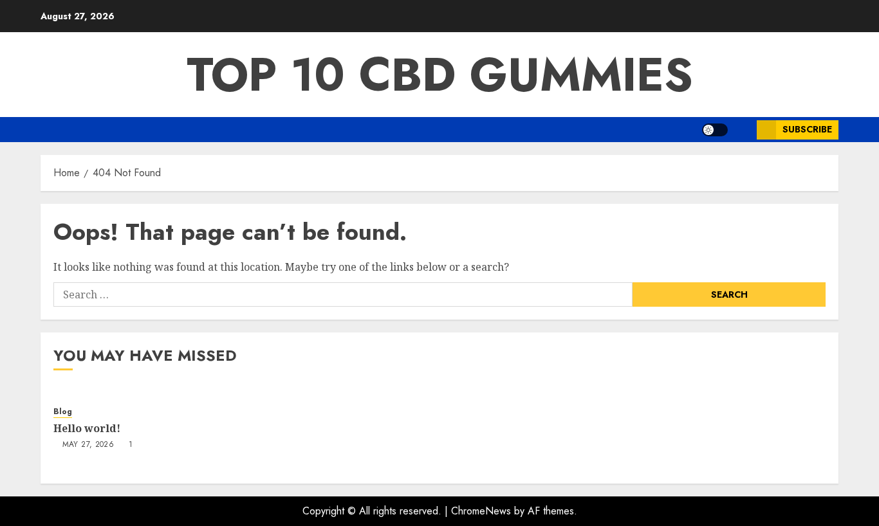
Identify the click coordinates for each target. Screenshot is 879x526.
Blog (62, 411)
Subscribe (807, 129)
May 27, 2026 (88, 445)
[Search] (742, 129)
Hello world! (86, 428)
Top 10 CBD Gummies (440, 74)
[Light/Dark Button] (715, 129)
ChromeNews (481, 510)
